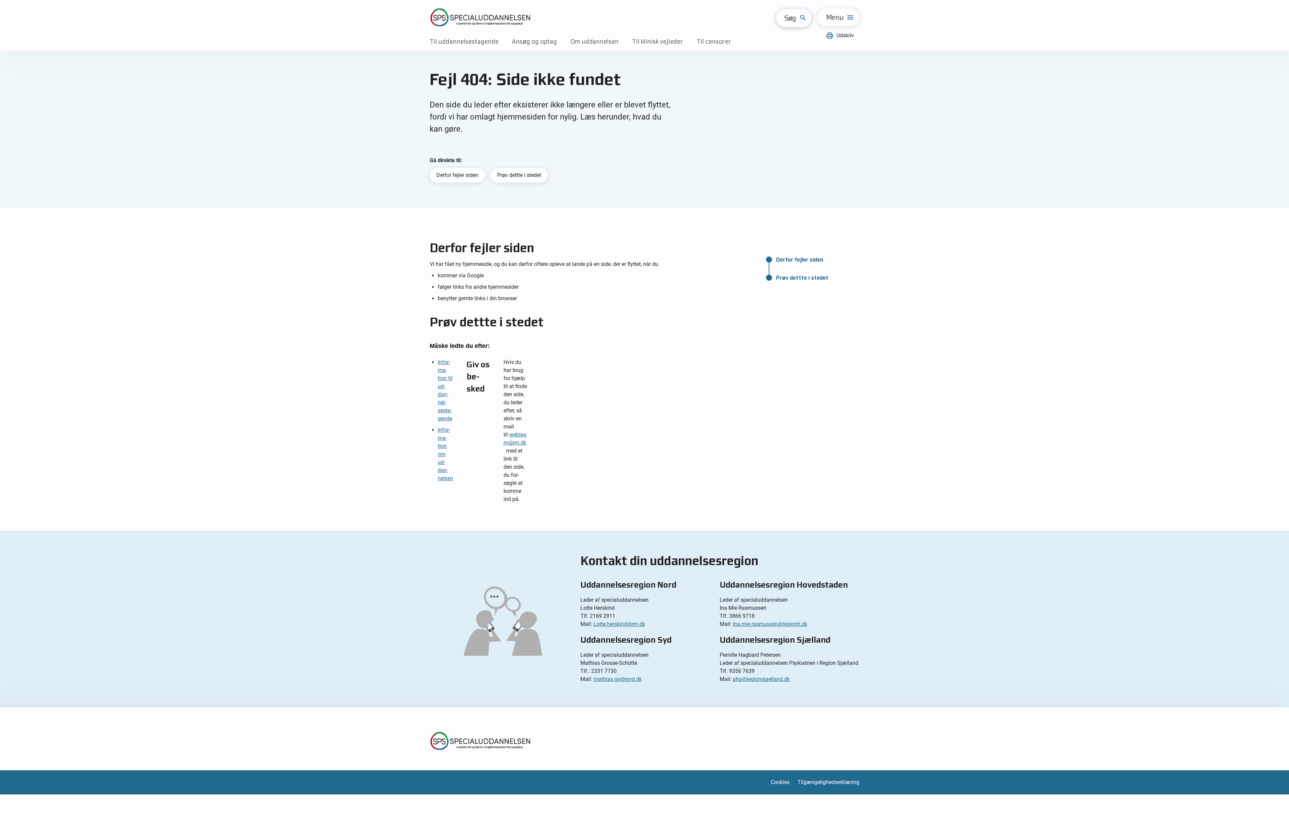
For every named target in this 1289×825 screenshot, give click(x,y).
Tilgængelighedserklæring (828, 782)
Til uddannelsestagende (464, 41)
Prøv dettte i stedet (519, 175)
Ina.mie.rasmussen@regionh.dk (770, 624)
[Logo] (480, 17)
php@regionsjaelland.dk (761, 679)
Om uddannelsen (594, 41)
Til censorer (714, 41)
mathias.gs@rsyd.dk (617, 679)
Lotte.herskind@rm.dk (619, 624)
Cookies (780, 782)
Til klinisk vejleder (657, 41)
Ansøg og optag (534, 41)
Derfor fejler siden (457, 175)
